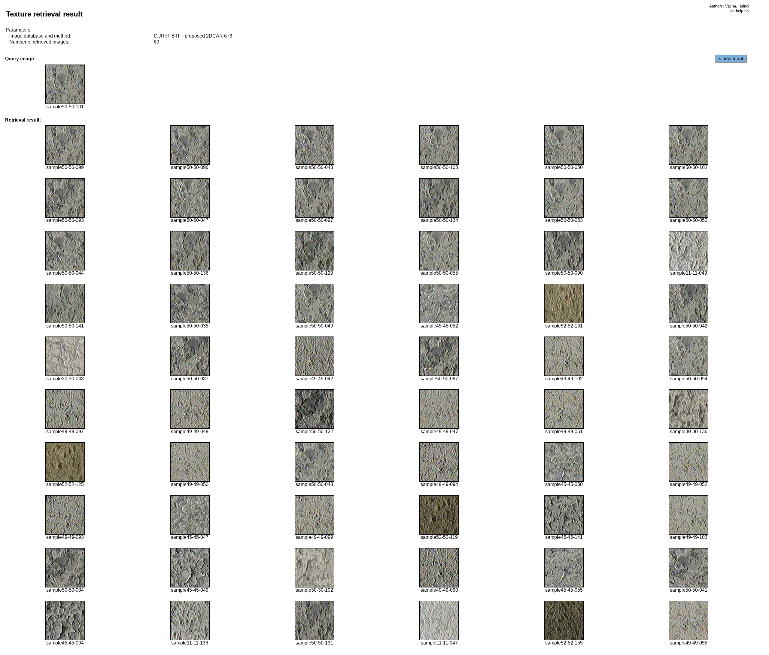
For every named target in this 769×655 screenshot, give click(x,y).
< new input (731, 58)
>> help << (739, 10)
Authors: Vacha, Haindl (729, 6)
